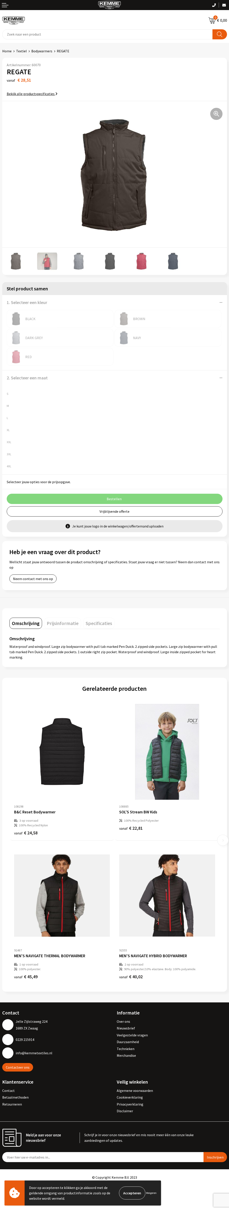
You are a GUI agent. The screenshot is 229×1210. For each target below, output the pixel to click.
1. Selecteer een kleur (27, 302)
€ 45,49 (26, 976)
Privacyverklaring (130, 1104)
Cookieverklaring (130, 1097)
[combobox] (107, 34)
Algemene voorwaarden (135, 1090)
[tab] (25, 623)
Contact (8, 1090)
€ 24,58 (26, 833)
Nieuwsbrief (126, 1028)
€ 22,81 (131, 828)
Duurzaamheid (128, 1042)
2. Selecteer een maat (27, 378)
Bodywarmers (41, 51)
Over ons (123, 1021)
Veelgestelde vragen (132, 1035)
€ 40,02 (131, 976)
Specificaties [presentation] (99, 623)
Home (7, 51)
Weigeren (151, 1193)
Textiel (21, 51)
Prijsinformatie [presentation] (62, 623)
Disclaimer (125, 1111)
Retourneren (12, 1104)
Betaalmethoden (15, 1097)
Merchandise (126, 1055)
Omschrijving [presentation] (26, 623)
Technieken (125, 1048)
